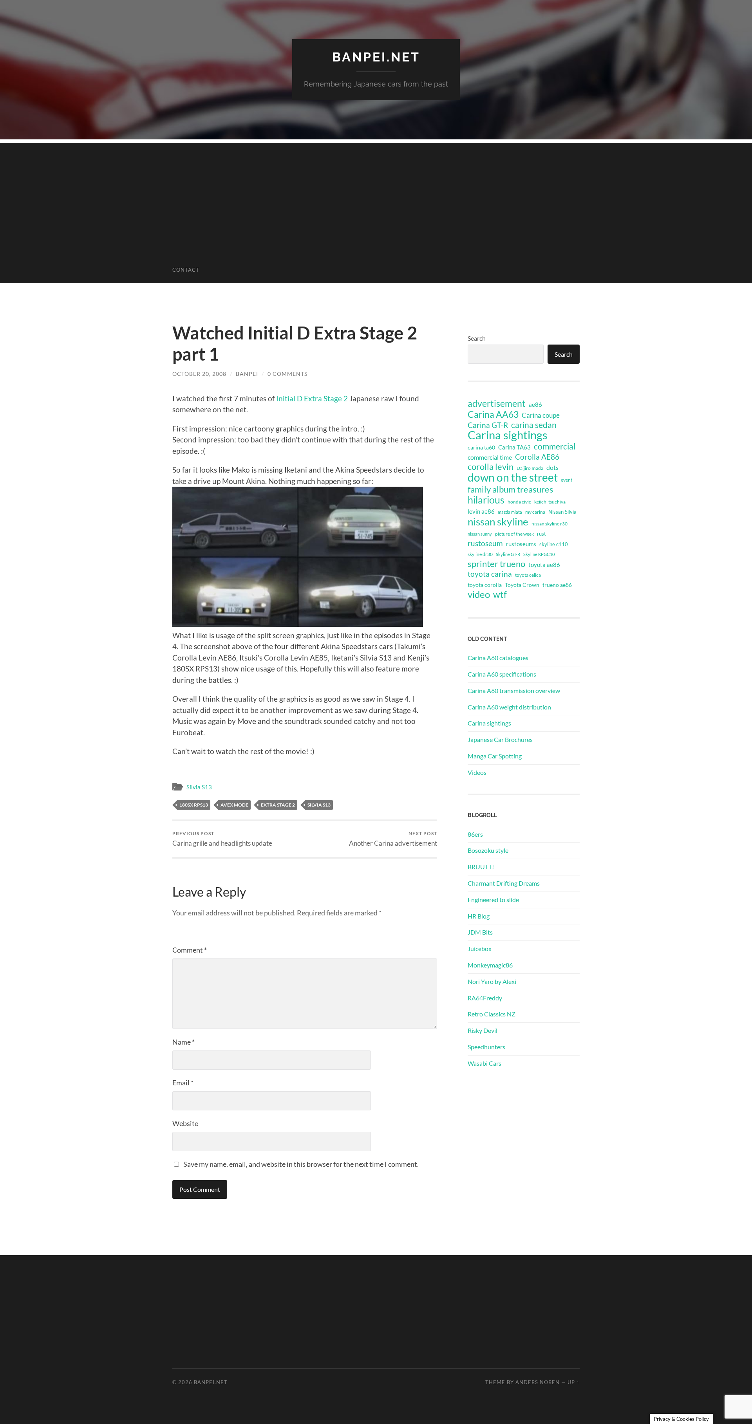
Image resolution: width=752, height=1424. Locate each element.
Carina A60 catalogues (498, 657)
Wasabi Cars (484, 1063)
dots (552, 467)
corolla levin (490, 466)
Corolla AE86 (537, 456)
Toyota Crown (522, 584)
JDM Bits (480, 932)
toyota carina (490, 573)
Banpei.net (376, 57)
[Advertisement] (376, 198)
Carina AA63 (493, 414)
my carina (535, 512)
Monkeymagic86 (490, 965)
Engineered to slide (493, 899)
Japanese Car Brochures (500, 739)
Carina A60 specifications (502, 674)
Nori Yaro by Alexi (492, 981)
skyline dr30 (480, 554)
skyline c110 (553, 544)
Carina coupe (541, 415)
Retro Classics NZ (491, 1014)
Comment (189, 950)
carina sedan (534, 425)
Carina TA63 (514, 447)
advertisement (497, 403)
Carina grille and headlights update (222, 838)
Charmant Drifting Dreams (504, 883)
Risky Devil (482, 1030)
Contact (185, 270)
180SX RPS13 (193, 805)
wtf (500, 594)
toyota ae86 (544, 564)
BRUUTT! (481, 866)
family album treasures (510, 489)
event (566, 479)
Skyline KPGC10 (539, 554)
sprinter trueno (496, 564)
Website (185, 1123)
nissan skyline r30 (549, 524)
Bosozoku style (488, 850)
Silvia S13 (199, 787)
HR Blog (479, 916)
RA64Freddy (485, 998)
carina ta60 (481, 447)
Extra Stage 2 (278, 805)
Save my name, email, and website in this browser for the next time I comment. (301, 1164)
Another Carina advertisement (393, 838)
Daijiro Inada (530, 468)
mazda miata (510, 511)
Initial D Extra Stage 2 (312, 398)
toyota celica (528, 575)
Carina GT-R (488, 425)
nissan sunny (480, 533)
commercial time (490, 457)
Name (183, 1042)
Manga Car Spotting (495, 756)
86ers (475, 834)
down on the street (513, 477)
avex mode (234, 805)
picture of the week (514, 533)
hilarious (486, 499)
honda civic (519, 502)
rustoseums (521, 543)
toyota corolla (485, 584)
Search (477, 338)
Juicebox (480, 948)
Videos (477, 772)
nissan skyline (498, 521)
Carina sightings (508, 435)
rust (541, 534)
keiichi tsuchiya (550, 502)
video (479, 594)
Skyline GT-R (508, 554)
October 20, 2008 (199, 373)
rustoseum (485, 543)
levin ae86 (481, 511)
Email (182, 1082)
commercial (554, 446)
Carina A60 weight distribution (509, 707)
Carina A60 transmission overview (514, 690)
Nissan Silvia (562, 512)
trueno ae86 (557, 584)
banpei (247, 373)
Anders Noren (537, 1382)
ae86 (535, 404)
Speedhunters (486, 1046)
